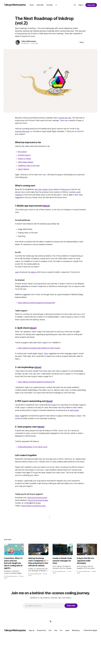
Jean (17, 272)
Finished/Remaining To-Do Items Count (32, 447)
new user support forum (43, 189)
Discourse (65, 189)
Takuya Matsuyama (15, 4)
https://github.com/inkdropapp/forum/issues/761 (36, 382)
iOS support (22, 152)
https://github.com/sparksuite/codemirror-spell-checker (39, 348)
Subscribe (91, 5)
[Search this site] (74, 5)
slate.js (33, 272)
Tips (55, 630)
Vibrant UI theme (24, 159)
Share (82, 42)
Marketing (75, 630)
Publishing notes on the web (28, 166)
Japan (67, 630)
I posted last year (64, 118)
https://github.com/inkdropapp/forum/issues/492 (36, 303)
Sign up (31, 630)
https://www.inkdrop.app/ (37, 498)
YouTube (49, 5)
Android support (24, 155)
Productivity (41, 630)
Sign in (81, 5)
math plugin (74, 410)
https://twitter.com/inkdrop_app (33, 506)
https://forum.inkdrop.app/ (38, 500)
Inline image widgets (25, 162)
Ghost (95, 630)
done (46, 205)
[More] (56, 5)
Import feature (23, 169)
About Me (40, 5)
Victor (46, 353)
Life (50, 630)
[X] (50, 621)
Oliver (17, 416)
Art (61, 630)
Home (32, 5)
